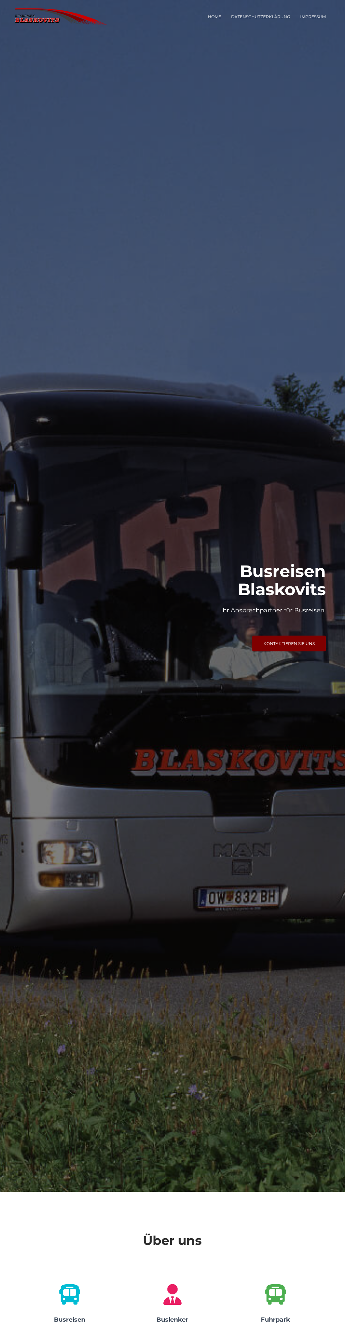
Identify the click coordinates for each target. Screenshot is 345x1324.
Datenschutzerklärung (260, 16)
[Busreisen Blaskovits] (61, 16)
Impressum (313, 16)
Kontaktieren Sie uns (289, 643)
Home (214, 16)
